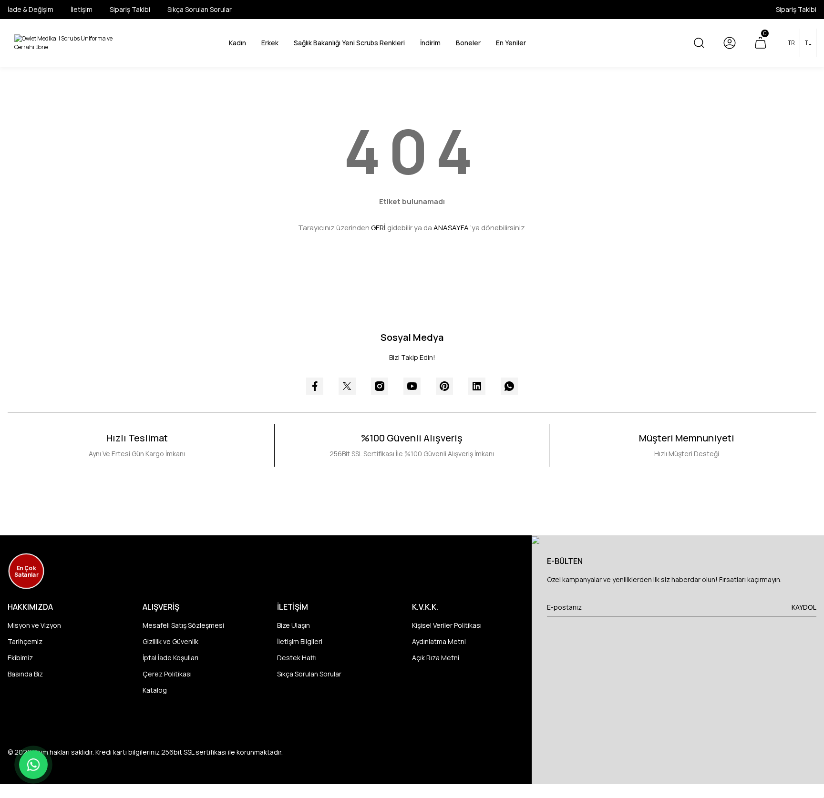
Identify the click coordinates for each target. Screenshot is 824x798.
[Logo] (69, 43)
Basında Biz (25, 673)
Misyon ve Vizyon (34, 625)
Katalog (155, 690)
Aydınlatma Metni (439, 641)
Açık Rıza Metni (435, 657)
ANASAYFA (451, 228)
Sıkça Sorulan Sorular (309, 673)
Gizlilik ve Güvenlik (170, 641)
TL (808, 43)
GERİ (378, 228)
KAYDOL (804, 607)
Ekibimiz (20, 657)
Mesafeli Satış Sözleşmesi (183, 625)
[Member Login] (729, 43)
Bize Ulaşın (293, 625)
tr (791, 43)
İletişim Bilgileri (299, 641)
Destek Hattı (297, 657)
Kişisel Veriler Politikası (447, 625)
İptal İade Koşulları (170, 657)
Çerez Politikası (167, 673)
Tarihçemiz (25, 641)
